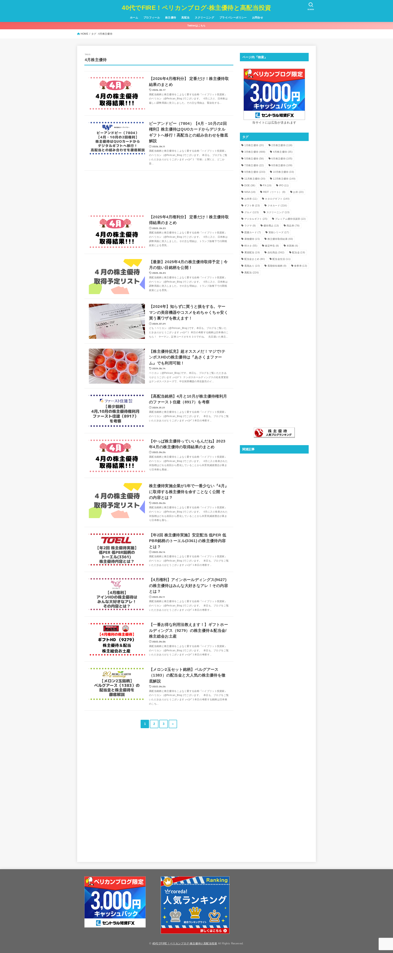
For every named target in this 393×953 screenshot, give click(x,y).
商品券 (293, 225)
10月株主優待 (283, 172)
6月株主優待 (281, 158)
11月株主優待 (254, 178)
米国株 (292, 245)
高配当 (185, 17)
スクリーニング (204, 17)
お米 (298, 192)
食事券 (300, 265)
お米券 (250, 198)
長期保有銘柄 (277, 265)
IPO (284, 185)
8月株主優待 (281, 165)
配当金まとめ (254, 259)
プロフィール (151, 17)
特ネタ (250, 245)
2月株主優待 (281, 145)
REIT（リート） (274, 192)
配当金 (298, 252)
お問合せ (257, 17)
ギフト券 (252, 205)
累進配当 (252, 252)
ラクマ (250, 225)
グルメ (251, 212)
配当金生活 (281, 259)
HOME (84, 34)
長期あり (252, 265)
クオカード (277, 205)
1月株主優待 (254, 145)
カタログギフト (277, 198)
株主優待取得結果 (280, 239)
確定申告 (272, 245)
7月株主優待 (254, 165)
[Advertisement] (158, 190)
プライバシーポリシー (233, 17)
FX (267, 185)
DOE (249, 185)
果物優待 (252, 239)
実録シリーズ (279, 232)
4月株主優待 (282, 151)
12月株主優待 (284, 178)
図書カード (252, 232)
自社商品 (276, 252)
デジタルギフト (256, 218)
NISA (250, 192)
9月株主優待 (254, 172)
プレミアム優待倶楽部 (290, 218)
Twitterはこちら (196, 25)
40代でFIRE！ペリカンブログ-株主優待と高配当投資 (196, 7)
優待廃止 (271, 225)
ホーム (134, 17)
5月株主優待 (254, 158)
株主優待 (170, 17)
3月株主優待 (254, 151)
